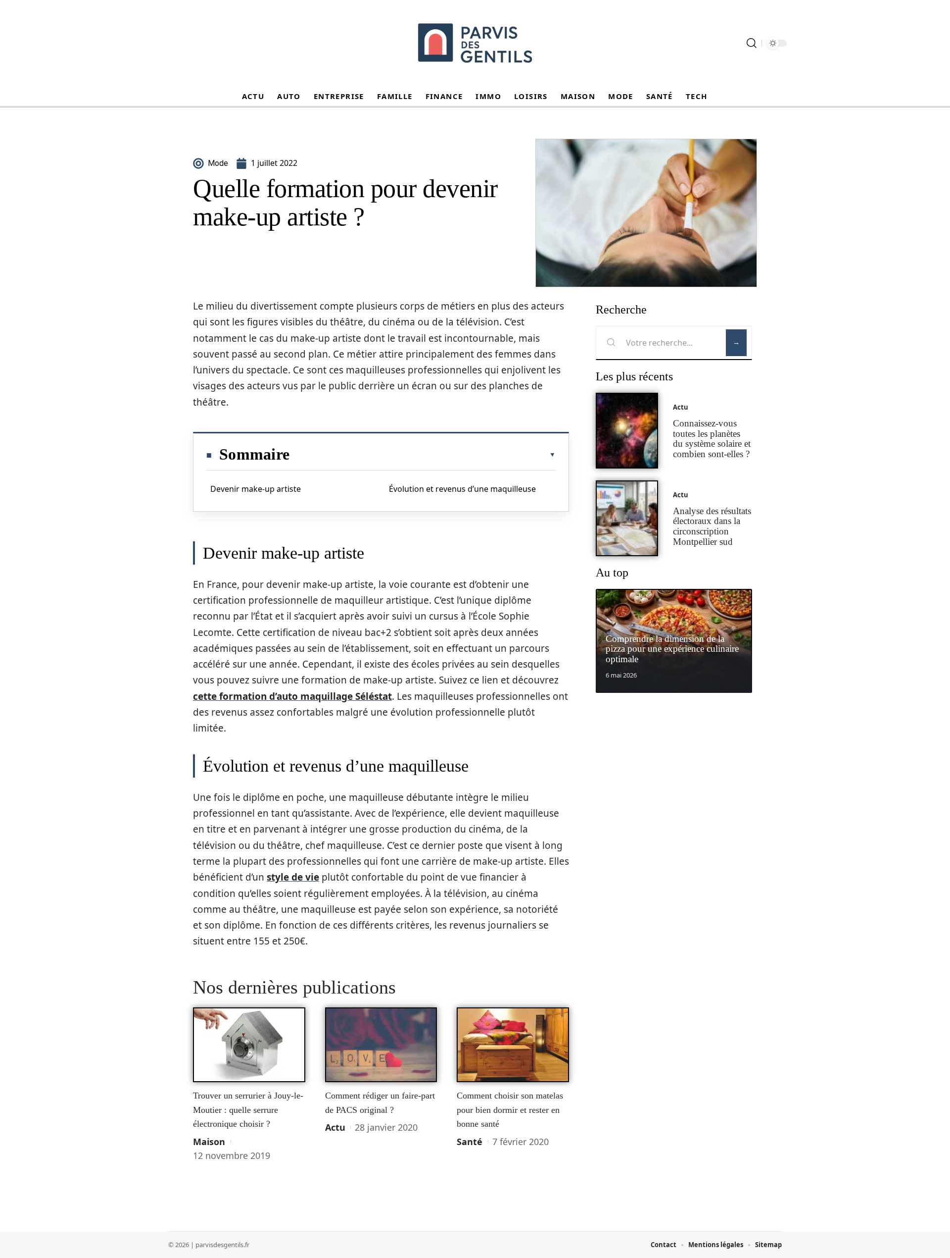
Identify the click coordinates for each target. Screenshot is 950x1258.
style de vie (293, 877)
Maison (209, 1142)
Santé (469, 1142)
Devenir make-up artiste (255, 488)
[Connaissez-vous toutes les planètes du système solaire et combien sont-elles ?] (627, 430)
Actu (335, 1127)
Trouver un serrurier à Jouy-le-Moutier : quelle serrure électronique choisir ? (248, 1110)
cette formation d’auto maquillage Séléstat (292, 696)
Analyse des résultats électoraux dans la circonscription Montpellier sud (712, 526)
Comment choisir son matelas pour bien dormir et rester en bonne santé (510, 1110)
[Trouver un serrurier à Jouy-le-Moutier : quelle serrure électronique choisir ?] (249, 1045)
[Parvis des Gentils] (475, 43)
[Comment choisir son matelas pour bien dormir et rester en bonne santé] (513, 1045)
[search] (752, 43)
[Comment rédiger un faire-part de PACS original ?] (381, 1045)
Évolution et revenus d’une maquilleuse (462, 488)
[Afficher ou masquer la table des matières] (422, 455)
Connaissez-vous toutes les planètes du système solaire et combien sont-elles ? (712, 438)
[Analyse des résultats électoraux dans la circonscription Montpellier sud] (627, 518)
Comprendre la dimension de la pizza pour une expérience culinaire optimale (672, 649)
